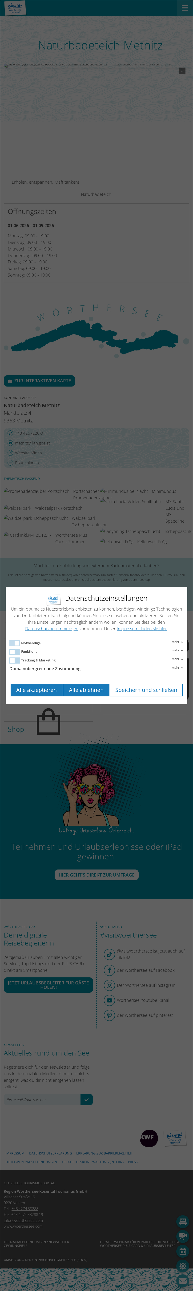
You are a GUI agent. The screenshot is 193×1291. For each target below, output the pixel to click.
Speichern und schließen (146, 690)
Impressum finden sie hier (142, 628)
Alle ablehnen (86, 690)
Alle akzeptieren (36, 690)
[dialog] (96, 645)
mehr (176, 642)
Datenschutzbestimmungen (51, 628)
